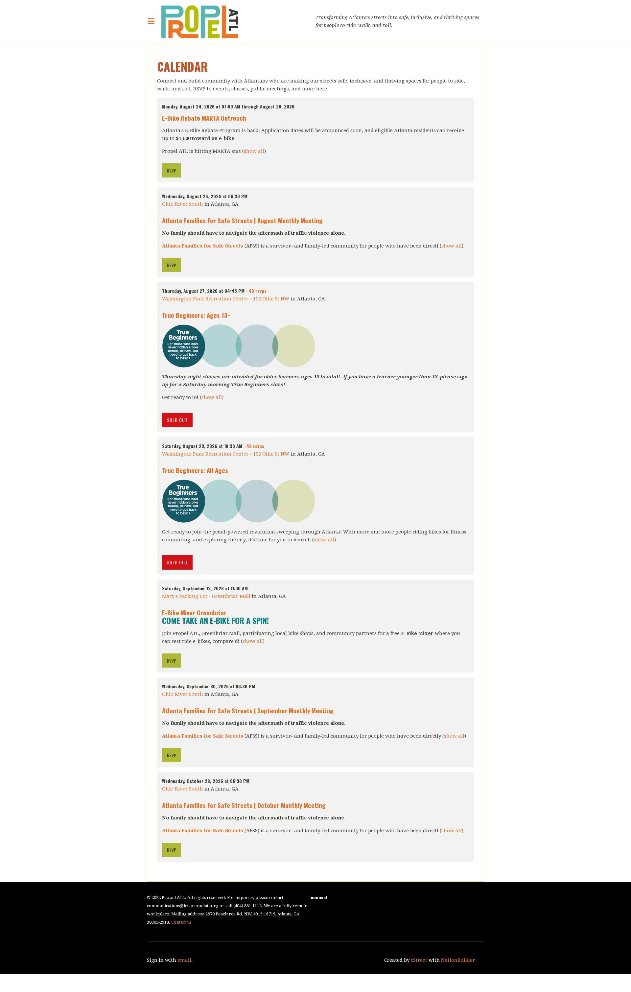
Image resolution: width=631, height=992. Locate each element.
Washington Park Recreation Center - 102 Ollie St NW (226, 299)
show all (254, 151)
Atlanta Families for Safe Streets (202, 246)
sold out (177, 419)
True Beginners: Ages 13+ (196, 314)
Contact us (181, 922)
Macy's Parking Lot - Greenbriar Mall (206, 596)
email (184, 960)
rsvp (171, 170)
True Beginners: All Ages (195, 470)
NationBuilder (458, 960)
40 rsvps (257, 290)
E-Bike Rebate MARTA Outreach (204, 117)
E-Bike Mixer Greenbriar (194, 612)
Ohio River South (182, 204)
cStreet (419, 960)
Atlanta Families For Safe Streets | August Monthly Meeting (242, 220)
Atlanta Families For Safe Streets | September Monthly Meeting (248, 710)
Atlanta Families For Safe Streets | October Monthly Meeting (244, 805)
